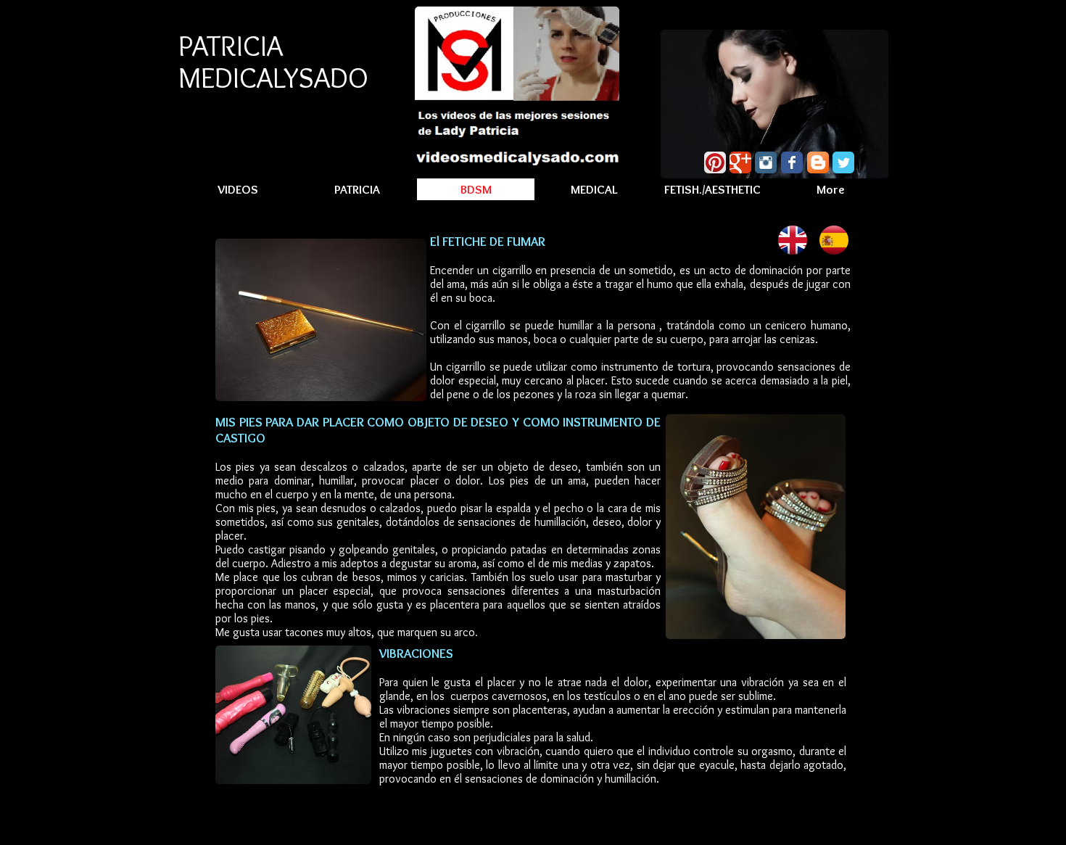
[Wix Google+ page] (740, 162)
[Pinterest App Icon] (715, 162)
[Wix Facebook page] (792, 162)
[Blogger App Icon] (818, 162)
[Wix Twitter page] (843, 162)
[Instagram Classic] (766, 162)
